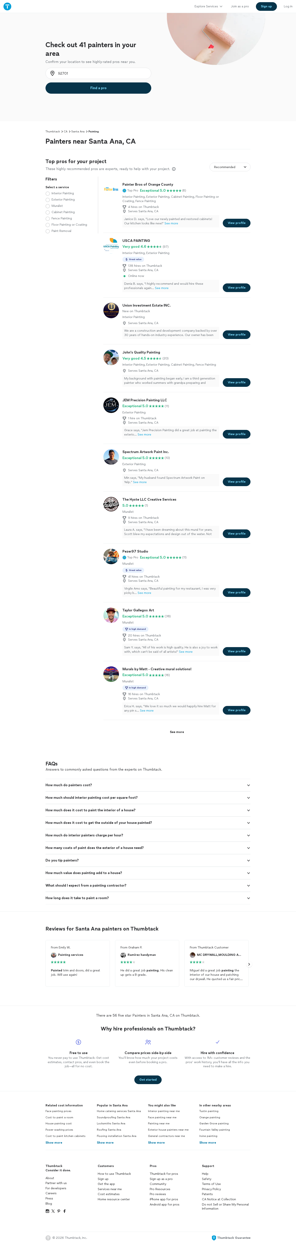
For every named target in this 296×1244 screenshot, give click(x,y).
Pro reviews (158, 1194)
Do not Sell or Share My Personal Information (225, 1207)
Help (205, 1174)
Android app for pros (164, 1204)
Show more (54, 1142)
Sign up (103, 1179)
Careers (51, 1193)
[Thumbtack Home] (7, 6)
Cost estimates (109, 1194)
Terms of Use (211, 1184)
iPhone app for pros (164, 1199)
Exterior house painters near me (168, 1129)
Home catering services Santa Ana (119, 1111)
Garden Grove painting (214, 1123)
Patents (207, 1194)
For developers (56, 1188)
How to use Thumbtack (114, 1174)
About (50, 1178)
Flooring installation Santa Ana (116, 1136)
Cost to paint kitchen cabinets (65, 1136)
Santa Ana (78, 131)
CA (65, 131)
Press (49, 1198)
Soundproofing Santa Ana (113, 1117)
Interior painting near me (164, 1111)
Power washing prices (59, 1129)
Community (158, 1184)
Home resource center (114, 1199)
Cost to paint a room (59, 1117)
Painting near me (158, 1123)
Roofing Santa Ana (109, 1129)
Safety (206, 1179)
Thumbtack (53, 131)
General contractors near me (166, 1136)
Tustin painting (208, 1111)
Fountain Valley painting (214, 1129)
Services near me (110, 1189)
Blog (49, 1203)
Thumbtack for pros (164, 1174)
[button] (130, 190)
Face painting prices (58, 1111)
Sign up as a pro (161, 1179)
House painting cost (59, 1123)
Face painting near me (162, 1117)
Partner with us (56, 1183)
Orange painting (209, 1117)
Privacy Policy (211, 1189)
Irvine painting (208, 1136)
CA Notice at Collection (219, 1199)
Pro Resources (160, 1189)
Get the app (106, 1184)
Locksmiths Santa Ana (111, 1123)
